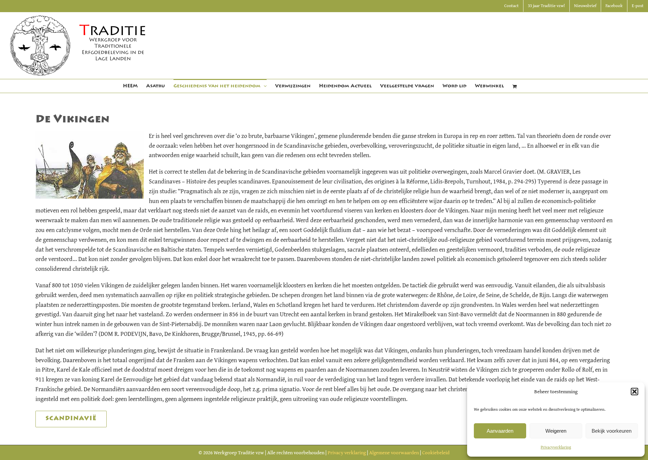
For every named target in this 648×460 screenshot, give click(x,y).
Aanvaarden (500, 431)
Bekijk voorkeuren (611, 431)
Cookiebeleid (436, 452)
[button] (634, 391)
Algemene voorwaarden (394, 452)
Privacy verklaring (347, 452)
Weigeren (555, 431)
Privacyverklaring (556, 447)
